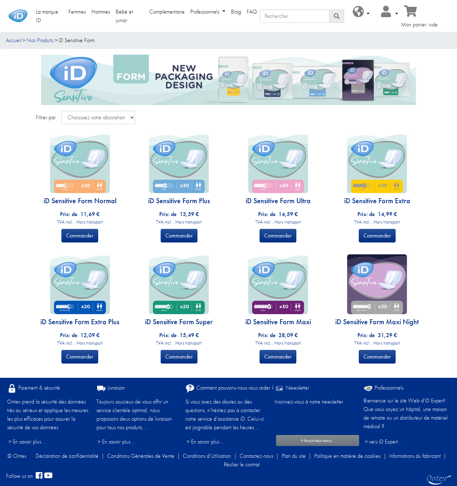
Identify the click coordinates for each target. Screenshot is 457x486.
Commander (80, 235)
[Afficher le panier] (410, 13)
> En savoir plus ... (27, 441)
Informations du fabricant (415, 456)
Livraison (115, 387)
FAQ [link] (252, 11)
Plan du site (294, 456)
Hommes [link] (100, 11)
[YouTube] (48, 476)
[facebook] (39, 476)
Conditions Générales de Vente (140, 456)
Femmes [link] (77, 11)
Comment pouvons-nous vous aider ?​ (234, 387)
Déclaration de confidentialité (67, 456)
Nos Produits (39, 40)
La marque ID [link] (47, 16)
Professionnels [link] (205, 11)
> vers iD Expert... (383, 441)
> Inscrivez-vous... (318, 440)
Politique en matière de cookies (347, 456)
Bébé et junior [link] (124, 16)
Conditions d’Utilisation (207, 456)
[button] (361, 12)
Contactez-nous (256, 456)
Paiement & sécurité (38, 387)
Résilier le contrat (242, 464)
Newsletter (296, 387)
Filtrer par (46, 117)
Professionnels (388, 387)
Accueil (13, 40)
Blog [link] (236, 11)
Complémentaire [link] (167, 11)
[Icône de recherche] (336, 16)
